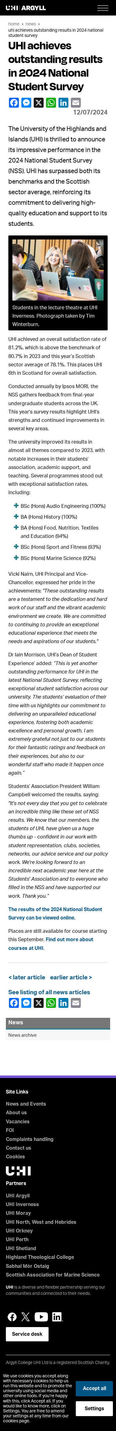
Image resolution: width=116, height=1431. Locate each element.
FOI (10, 1130)
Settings (94, 1408)
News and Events (26, 1104)
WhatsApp (51, 103)
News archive (22, 1035)
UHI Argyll (18, 1195)
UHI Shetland (21, 1248)
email (76, 103)
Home (13, 24)
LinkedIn (64, 103)
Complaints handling (30, 1139)
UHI (9, 1287)
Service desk (27, 1334)
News (31, 24)
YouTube (41, 1316)
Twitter (25, 1316)
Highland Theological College (40, 1257)
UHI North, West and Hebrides (41, 1222)
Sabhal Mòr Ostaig (27, 1266)
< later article (28, 978)
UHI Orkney (19, 1230)
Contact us (18, 1148)
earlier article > (70, 978)
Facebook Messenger (27, 103)
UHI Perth (17, 1239)
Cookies (15, 1156)
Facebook (14, 103)
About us (16, 1112)
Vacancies (18, 1121)
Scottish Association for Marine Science (53, 1274)
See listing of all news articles (49, 992)
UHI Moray (18, 1213)
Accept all (94, 1388)
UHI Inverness (22, 1204)
